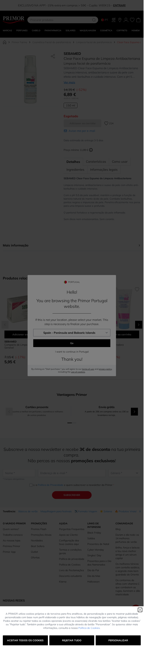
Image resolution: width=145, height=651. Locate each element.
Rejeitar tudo (71, 640)
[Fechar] (140, 610)
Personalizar (118, 640)
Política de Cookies (89, 628)
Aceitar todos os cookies (25, 640)
